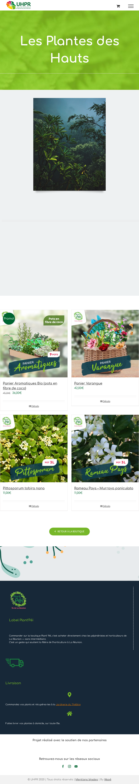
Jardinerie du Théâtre (68, 704)
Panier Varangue (88, 383)
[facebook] (63, 766)
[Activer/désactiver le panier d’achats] (118, 6)
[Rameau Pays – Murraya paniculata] (105, 448)
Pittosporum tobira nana (24, 488)
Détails (35, 406)
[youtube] (76, 766)
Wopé (107, 779)
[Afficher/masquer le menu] (131, 6)
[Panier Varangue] (105, 343)
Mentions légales (86, 779)
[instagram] (69, 766)
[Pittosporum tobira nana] (34, 448)
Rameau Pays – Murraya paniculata (103, 488)
